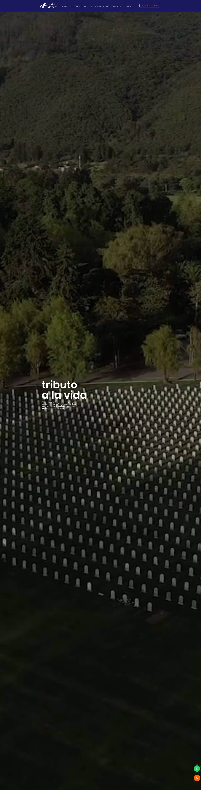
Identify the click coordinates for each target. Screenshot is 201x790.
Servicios (74, 6)
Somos (65, 6)
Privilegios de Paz (114, 6)
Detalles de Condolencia (93, 6)
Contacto (128, 6)
